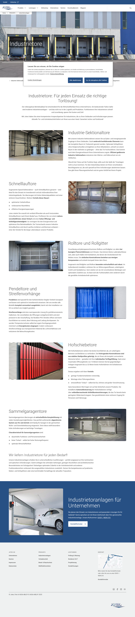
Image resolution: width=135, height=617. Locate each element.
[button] (25, 8)
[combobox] (120, 8)
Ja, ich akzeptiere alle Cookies (96, 80)
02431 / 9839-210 (104, 518)
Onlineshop (44, 8)
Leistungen (32, 8)
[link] (5, 2)
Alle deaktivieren (75, 80)
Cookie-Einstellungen (35, 80)
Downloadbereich (73, 8)
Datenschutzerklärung (57, 74)
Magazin (83, 8)
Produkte (20, 8)
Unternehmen (54, 8)
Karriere (63, 8)
